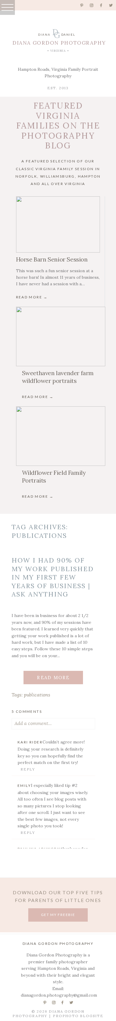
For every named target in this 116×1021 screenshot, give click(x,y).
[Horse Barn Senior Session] (58, 224)
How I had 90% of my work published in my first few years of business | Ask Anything (53, 577)
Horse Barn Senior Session (52, 259)
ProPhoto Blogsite (78, 1016)
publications (37, 695)
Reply (28, 769)
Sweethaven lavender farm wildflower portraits (58, 376)
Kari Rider (30, 742)
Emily (24, 785)
